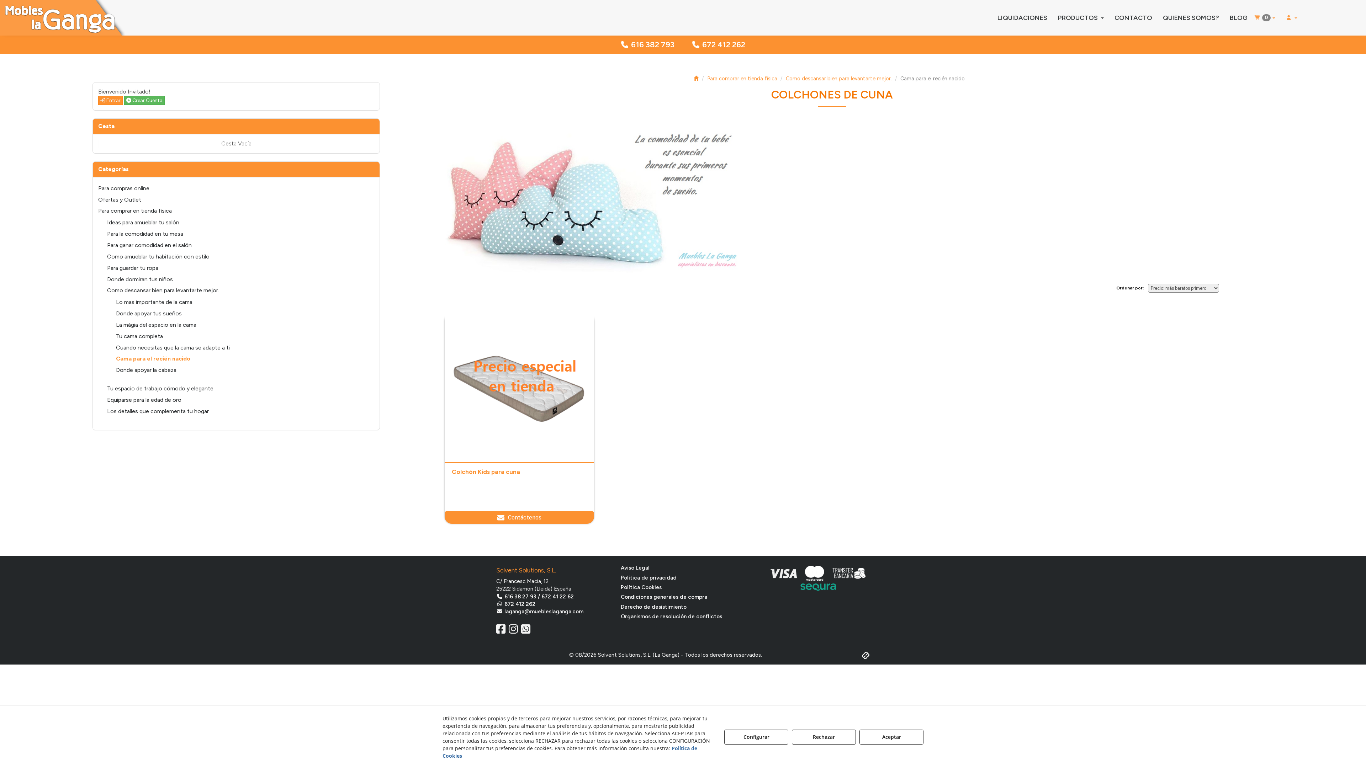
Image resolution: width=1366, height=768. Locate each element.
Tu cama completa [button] (139, 336)
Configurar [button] (756, 737)
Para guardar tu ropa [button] (132, 268)
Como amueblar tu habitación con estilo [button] (158, 256)
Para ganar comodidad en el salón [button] (149, 245)
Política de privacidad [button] (649, 578)
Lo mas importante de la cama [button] (154, 302)
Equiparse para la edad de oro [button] (144, 399)
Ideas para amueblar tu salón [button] (143, 222)
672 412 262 (723, 44)
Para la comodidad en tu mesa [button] (145, 233)
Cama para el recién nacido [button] (153, 358)
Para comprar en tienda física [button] (135, 210)
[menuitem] (1022, 18)
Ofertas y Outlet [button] (119, 199)
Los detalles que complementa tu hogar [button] (158, 411)
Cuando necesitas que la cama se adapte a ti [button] (173, 347)
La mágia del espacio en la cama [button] (156, 324)
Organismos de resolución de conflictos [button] (671, 616)
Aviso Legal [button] (635, 568)
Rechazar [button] (824, 737)
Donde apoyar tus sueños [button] (149, 313)
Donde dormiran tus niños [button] (140, 279)
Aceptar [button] (891, 737)
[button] (158, 18)
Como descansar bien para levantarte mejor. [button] (163, 290)
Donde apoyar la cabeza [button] (146, 370)
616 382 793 (652, 44)
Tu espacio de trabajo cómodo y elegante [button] (160, 388)
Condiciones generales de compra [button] (664, 597)
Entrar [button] (113, 100)
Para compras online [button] (123, 188)
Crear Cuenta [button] (147, 100)
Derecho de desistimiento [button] (654, 607)
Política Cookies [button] (641, 587)
